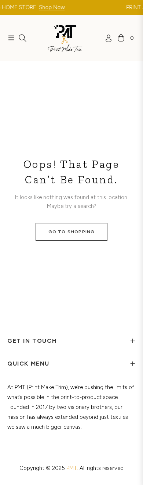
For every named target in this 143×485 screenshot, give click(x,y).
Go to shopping (71, 231)
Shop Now (48, 7)
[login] (105, 38)
